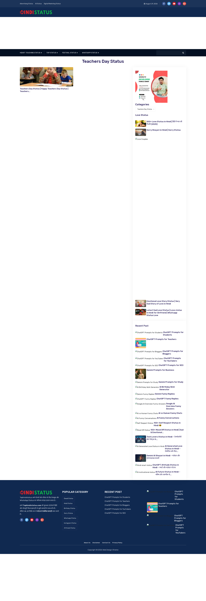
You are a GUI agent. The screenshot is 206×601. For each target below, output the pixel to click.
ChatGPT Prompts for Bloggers (117, 505)
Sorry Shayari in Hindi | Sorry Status (164, 130)
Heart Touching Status (30, 53)
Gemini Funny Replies (165, 394)
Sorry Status (68, 513)
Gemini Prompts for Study (171, 382)
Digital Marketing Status (52, 4)
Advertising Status (26, 4)
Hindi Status (68, 503)
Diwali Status (68, 498)
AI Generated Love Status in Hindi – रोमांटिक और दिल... (173, 448)
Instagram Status (70, 523)
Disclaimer (96, 542)
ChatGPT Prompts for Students (117, 497)
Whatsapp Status (89, 53)
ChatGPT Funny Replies (168, 399)
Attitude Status (69, 528)
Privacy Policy (117, 542)
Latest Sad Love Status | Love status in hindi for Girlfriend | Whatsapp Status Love (164, 312)
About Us (87, 542)
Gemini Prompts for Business (160, 370)
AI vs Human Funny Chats (170, 413)
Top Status (51, 53)
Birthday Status (69, 508)
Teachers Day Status (103, 61)
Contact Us (106, 542)
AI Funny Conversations (168, 418)
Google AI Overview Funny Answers (173, 406)
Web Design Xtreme (110, 550)
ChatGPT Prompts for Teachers (161, 339)
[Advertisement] (103, 33)
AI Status (38, 4)
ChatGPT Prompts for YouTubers (118, 509)
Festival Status (69, 53)
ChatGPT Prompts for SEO (171, 365)
